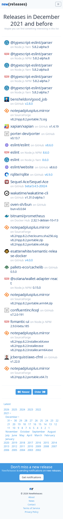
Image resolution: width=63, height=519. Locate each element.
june (14, 435)
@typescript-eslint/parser (31, 42)
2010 (30, 446)
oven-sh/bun (20, 204)
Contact (31, 504)
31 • (9, 420)
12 (55, 424)
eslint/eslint (20, 145)
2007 (54, 446)
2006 (6, 450)
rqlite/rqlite (19, 174)
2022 (38, 409)
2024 (22, 409)
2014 (54, 442)
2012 (14, 446)
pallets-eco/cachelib (26, 267)
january (10, 439)
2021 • (7, 413)
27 (31, 420)
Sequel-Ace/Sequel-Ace (29, 181)
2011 (22, 446)
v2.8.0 (29, 104)
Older (38, 392)
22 (57, 420)
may (21, 435)
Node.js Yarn (23, 47)
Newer (26, 392)
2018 (22, 442)
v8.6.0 (49, 145)
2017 (30, 442)
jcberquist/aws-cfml (26, 357)
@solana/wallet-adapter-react (34, 280)
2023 (30, 409)
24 (46, 420)
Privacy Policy (31, 511)
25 (41, 420)
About (31, 497)
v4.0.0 (29, 260)
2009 (38, 446)
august (52, 431)
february (49, 435)
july (7, 435)
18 (24, 424)
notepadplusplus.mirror (30, 110)
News (31, 500)
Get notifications (31, 477)
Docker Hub (22, 220)
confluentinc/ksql (24, 310)
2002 (38, 450)
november (12, 431)
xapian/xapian (21, 126)
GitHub (19, 103)
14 (45, 424)
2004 (22, 450)
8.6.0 (46, 152)
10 (14, 428)
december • (12, 417)
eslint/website (22, 167)
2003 (30, 450)
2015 (46, 442)
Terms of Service (31, 508)
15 (40, 424)
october (25, 431)
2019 (14, 442)
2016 (38, 442)
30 (15, 420)
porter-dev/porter (25, 133)
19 (19, 424)
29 (20, 420)
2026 (6, 409)
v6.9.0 (48, 174)
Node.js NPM (23, 58)
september (38, 431)
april (29, 435)
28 (25, 420)
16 (34, 424)
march (38, 435)
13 (50, 424)
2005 (14, 450)
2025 (14, 409)
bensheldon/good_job (28, 99)
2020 (6, 442)
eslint (14, 152)
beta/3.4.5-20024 (36, 186)
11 (8, 428)
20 (14, 424)
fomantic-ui (19, 321)
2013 (6, 446)
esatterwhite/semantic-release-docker (33, 253)
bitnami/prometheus (27, 216)
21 (8, 424)
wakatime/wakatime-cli (29, 193)
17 (29, 424)
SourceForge (23, 115)
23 (51, 420)
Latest (7, 404)
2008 (46, 446)
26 (36, 420)
